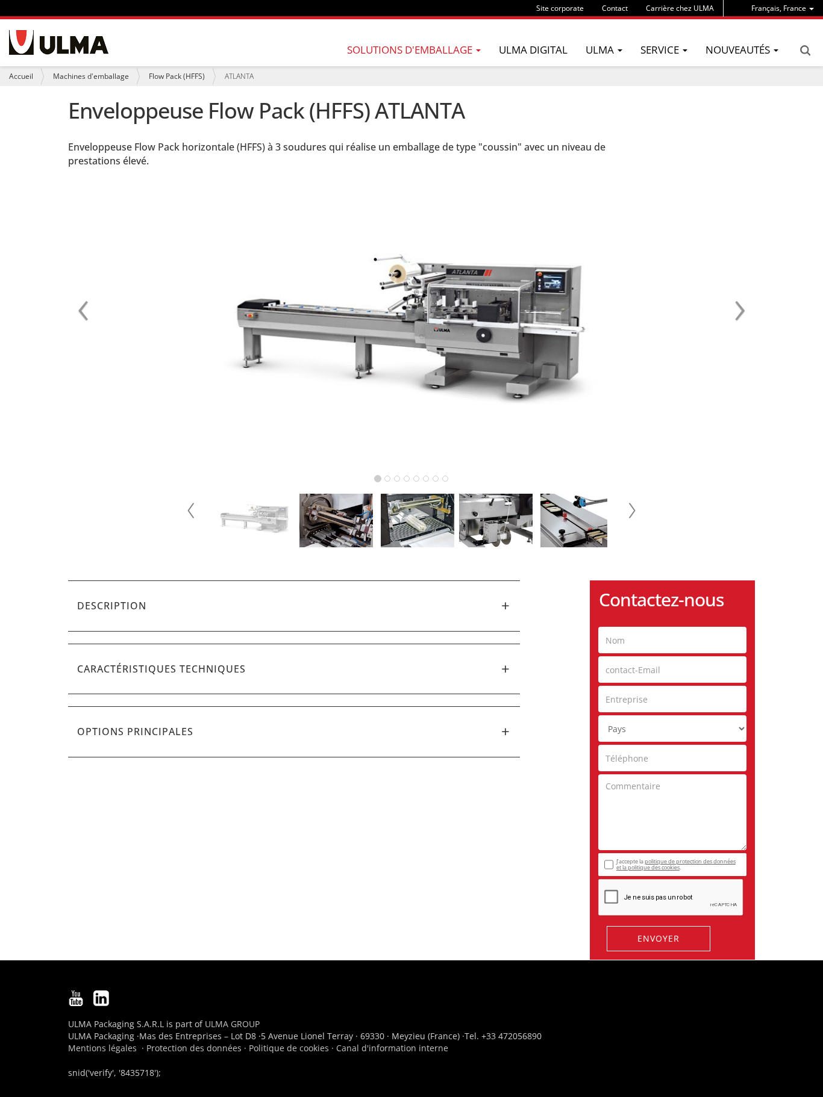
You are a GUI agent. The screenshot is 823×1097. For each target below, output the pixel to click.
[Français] (58, 42)
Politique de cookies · (292, 1048)
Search (805, 51)
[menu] (782, 8)
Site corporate (560, 8)
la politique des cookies (651, 867)
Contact (615, 8)
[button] (294, 605)
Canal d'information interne (392, 1048)
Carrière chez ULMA (680, 8)
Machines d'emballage (91, 76)
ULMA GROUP (232, 1024)
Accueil (21, 76)
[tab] (294, 605)
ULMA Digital (533, 50)
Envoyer (658, 938)
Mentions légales (102, 1048)
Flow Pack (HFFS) (177, 76)
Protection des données (194, 1048)
